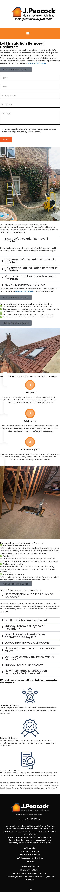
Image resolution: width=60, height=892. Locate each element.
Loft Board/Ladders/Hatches (30, 858)
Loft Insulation (30, 848)
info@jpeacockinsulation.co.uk (33, 873)
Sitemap (30, 861)
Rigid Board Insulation (30, 854)
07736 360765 (34, 819)
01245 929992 (33, 866)
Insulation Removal (30, 851)
